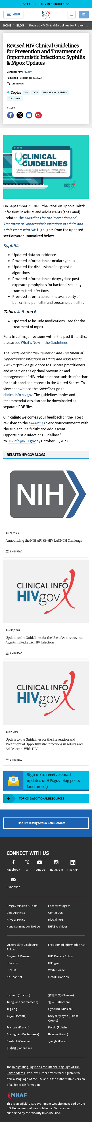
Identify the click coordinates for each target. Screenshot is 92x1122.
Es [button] (83, 14)
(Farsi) (57, 1041)
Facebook (13, 870)
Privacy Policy (16, 920)
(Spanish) (18, 995)
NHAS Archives (58, 926)
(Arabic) (16, 1016)
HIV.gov (27, 71)
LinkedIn (72, 870)
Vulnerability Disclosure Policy (22, 947)
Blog (20, 25)
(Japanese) (19, 1048)
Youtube (39, 870)
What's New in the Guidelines (44, 342)
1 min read (16, 551)
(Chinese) (61, 995)
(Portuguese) (23, 1034)
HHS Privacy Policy (60, 956)
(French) (18, 1027)
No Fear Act (14, 977)
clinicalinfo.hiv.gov (17, 394)
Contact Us (55, 913)
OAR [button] (35, 93)
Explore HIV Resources (46, 4)
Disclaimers (56, 920)
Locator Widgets (59, 906)
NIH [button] (26, 93)
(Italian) (58, 1034)
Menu (16, 14)
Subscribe (13, 887)
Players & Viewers (19, 956)
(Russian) (60, 1009)
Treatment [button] (15, 99)
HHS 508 (12, 970)
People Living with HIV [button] (54, 92)
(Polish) (57, 1027)
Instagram (56, 870)
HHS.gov (53, 963)
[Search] (71, 14)
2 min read (16, 759)
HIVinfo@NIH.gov (22, 441)
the (43, 223)
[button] (46, 542)
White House (56, 970)
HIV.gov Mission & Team (22, 906)
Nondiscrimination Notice (23, 926)
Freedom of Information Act (66, 945)
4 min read (16, 653)
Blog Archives (16, 913)
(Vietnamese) (22, 1002)
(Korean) (59, 1002)
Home (7, 25)
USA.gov (12, 963)
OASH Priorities (58, 977)
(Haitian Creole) (63, 1018)
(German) (19, 1041)
